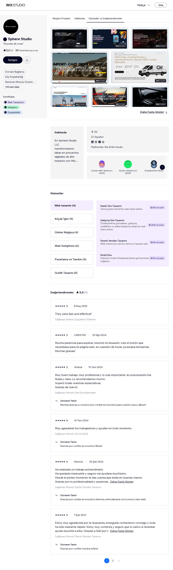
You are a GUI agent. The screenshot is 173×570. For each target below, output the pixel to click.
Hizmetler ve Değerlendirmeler (105, 18)
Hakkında (80, 18)
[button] (70, 38)
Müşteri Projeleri (61, 18)
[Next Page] (118, 560)
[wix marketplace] (15, 5)
